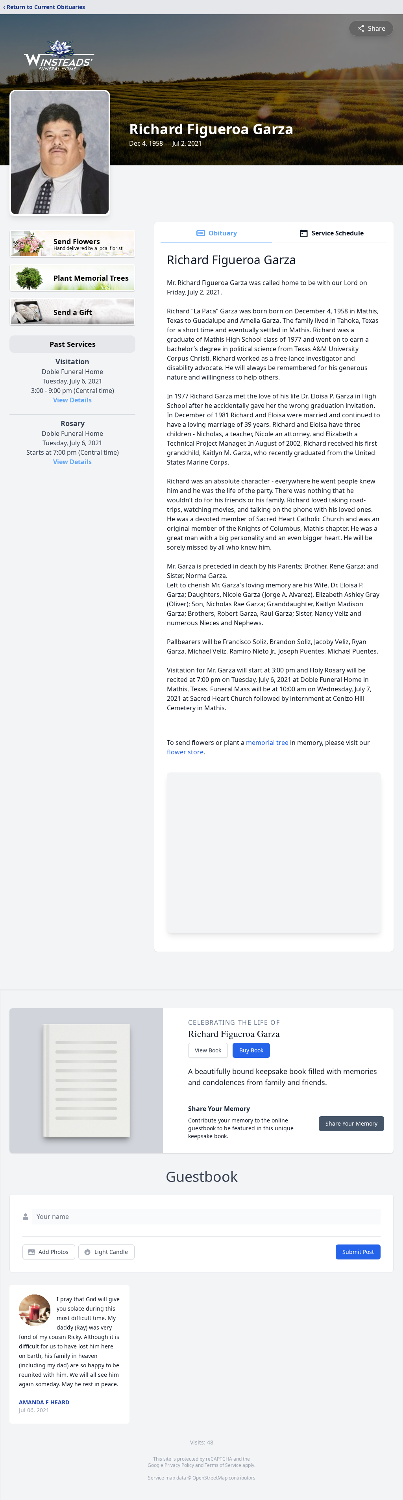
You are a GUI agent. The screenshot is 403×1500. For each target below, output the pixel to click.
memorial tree (267, 742)
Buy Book (251, 1050)
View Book (208, 1050)
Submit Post (358, 1252)
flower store (185, 752)
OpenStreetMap (209, 1477)
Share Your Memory (351, 1123)
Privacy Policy (179, 1465)
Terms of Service (223, 1465)
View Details (72, 400)
